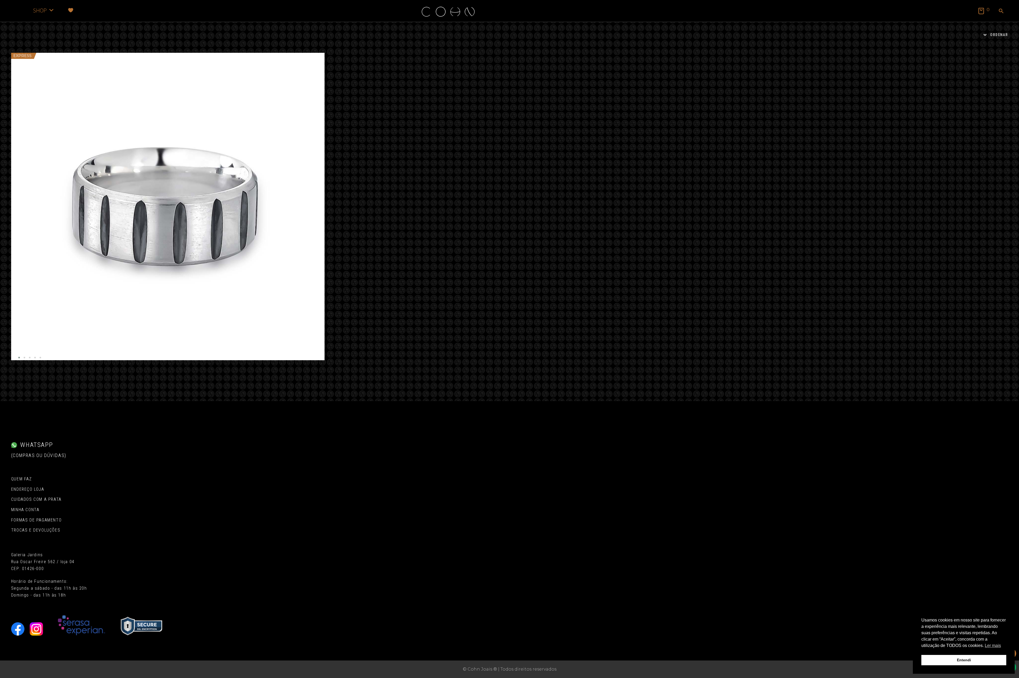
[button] (1001, 11)
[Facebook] (17, 629)
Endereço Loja (27, 489)
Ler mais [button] (993, 645)
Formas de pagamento (36, 520)
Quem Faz (21, 478)
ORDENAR (999, 35)
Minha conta (25, 509)
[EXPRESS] (167, 206)
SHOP (40, 10)
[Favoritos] (70, 10)
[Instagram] (36, 629)
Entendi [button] (964, 660)
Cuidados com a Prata (36, 499)
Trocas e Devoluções (35, 530)
